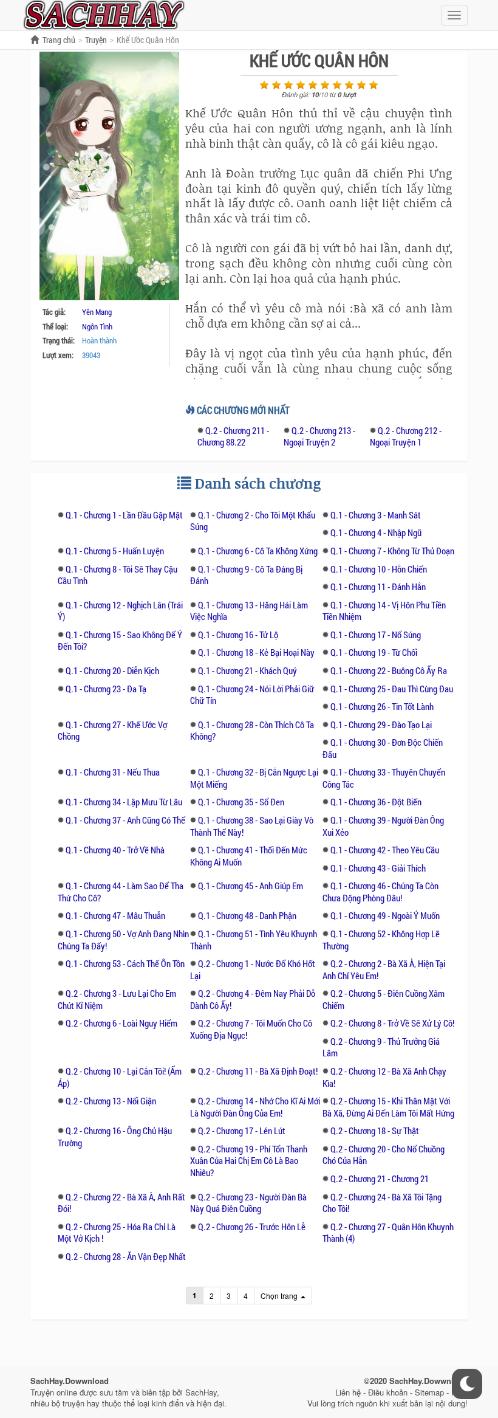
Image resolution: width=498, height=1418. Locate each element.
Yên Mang (97, 311)
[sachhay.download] (103, 14)
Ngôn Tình (97, 326)
